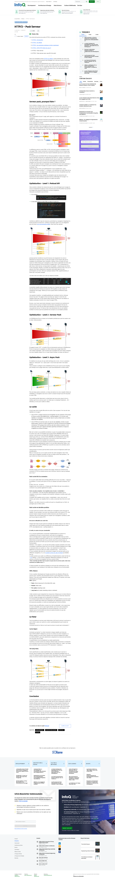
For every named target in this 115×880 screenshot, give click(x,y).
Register (92, 1)
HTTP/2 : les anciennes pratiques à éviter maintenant (45, 45)
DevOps (79, 5)
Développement (20, 763)
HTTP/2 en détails (48, 58)
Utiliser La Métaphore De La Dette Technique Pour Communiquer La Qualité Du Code (90, 67)
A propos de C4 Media (19, 855)
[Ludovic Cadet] (16, 36)
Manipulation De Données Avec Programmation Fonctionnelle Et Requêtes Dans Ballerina (88, 113)
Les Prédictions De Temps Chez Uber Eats (74, 784)
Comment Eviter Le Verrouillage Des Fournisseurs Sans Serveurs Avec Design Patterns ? (40, 771)
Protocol (47, 726)
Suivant (90, 127)
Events (16, 847)
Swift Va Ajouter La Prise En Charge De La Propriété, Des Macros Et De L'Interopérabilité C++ (91, 39)
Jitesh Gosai (82, 94)
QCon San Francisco (43, 857)
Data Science (58, 5)
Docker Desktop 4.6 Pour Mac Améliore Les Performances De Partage (21, 782)
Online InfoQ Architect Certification (47, 845)
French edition (48, 1)
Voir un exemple (95, 139)
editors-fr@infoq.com (36, 876)
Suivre (26, 36)
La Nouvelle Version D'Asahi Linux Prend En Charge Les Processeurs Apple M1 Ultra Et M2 (22, 771)
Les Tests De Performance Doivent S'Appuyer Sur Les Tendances (90, 61)
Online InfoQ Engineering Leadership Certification (47, 850)
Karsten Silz (82, 101)
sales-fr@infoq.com (28, 875)
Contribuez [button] (55, 1)
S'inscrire (17, 840)
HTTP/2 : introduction (37, 40)
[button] (90, 146)
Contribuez (17, 849)
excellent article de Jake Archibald (54, 552)
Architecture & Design (44, 5)
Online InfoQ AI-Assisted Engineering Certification (47, 854)
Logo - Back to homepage (20, 4)
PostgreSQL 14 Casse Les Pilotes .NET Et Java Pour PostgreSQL (21, 776)
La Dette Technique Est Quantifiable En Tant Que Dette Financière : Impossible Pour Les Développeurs (91, 45)
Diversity (16, 858)
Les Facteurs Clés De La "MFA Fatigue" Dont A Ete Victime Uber (92, 770)
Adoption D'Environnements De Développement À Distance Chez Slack (92, 776)
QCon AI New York (43, 860)
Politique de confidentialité (78, 876)
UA (31, 557)
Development (32, 5)
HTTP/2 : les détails (37, 42)
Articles (22, 18)
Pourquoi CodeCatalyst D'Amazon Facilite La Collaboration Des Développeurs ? (91, 51)
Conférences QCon (19, 845)
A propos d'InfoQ (18, 853)
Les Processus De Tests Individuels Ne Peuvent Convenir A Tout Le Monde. (91, 56)
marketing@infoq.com (48, 875)
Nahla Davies (82, 108)
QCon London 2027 (43, 864)
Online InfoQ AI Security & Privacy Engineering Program (46, 842)
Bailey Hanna (82, 87)
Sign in (97, 1)
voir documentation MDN (43, 224)
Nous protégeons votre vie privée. (87, 149)
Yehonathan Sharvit (83, 116)
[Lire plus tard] (38, 30)
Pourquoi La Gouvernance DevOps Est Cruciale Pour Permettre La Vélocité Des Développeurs (92, 782)
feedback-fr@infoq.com (17, 876)
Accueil (16, 838)
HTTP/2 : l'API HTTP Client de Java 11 (41, 48)
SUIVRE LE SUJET (65, 725)
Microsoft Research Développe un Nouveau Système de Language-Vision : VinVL (74, 778)
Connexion (17, 843)
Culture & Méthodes (70, 5)
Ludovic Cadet (20, 36)
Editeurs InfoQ (18, 851)
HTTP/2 (37, 732)
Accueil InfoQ (17, 18)
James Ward (88, 101)
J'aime (33, 30)
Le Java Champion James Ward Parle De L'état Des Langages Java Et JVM (91, 72)
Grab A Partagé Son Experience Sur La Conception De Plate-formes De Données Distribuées (73, 771)
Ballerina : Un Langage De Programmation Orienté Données (39, 783)
